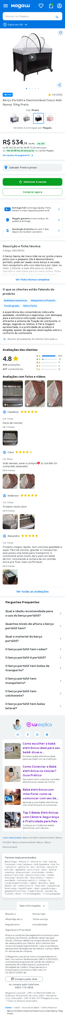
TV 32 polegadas (51, 894)
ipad (36, 888)
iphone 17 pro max (14, 875)
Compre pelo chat (26, 979)
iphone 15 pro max (35, 875)
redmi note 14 (25, 886)
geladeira (20, 870)
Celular (42, 880)
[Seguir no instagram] (37, 734)
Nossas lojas (39, 914)
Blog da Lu (10, 914)
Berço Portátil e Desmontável (38, 838)
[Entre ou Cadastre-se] (59, 6)
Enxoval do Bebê (30, 1007)
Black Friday (11, 862)
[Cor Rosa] (50, 118)
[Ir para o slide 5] (38, 88)
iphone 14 (23, 867)
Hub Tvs (55, 864)
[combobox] (32, 16)
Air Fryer (41, 867)
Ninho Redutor (49, 1007)
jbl (15, 886)
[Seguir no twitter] (18, 734)
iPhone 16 (36, 862)
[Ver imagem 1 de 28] (32, 57)
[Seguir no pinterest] (47, 734)
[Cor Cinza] (26, 118)
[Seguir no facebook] (27, 734)
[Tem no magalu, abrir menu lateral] (5, 6)
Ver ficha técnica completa (32, 279)
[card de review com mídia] (13, 393)
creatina (9, 872)
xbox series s (37, 878)
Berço (40, 842)
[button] (57, 17)
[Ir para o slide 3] (32, 88)
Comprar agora (32, 192)
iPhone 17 (24, 862)
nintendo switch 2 (27, 880)
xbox (44, 870)
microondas (38, 872)
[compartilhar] (59, 85)
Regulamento (12, 924)
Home (8, 1007)
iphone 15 (11, 867)
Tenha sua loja (40, 919)
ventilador (10, 880)
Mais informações (30, 905)
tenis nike (40, 886)
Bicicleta (43, 883)
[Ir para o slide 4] (35, 88)
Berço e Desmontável (24, 842)
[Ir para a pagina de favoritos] (41, 5)
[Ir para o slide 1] (26, 88)
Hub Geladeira (41, 864)
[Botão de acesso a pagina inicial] (22, 6)
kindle (49, 872)
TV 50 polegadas (32, 894)
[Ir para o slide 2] (29, 88)
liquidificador (25, 888)
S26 (45, 862)
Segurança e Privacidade (18, 930)
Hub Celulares (25, 864)
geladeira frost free (15, 891)
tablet (33, 883)
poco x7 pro (34, 870)
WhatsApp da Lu (13, 919)
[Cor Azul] (14, 118)
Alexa (18, 894)
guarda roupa (48, 888)
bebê (17, 1007)
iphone (52, 870)
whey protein (23, 872)
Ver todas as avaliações (32, 591)
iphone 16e (22, 878)
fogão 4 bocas (35, 891)
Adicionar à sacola (35, 182)
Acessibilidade (39, 924)
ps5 (32, 867)
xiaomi (49, 878)
